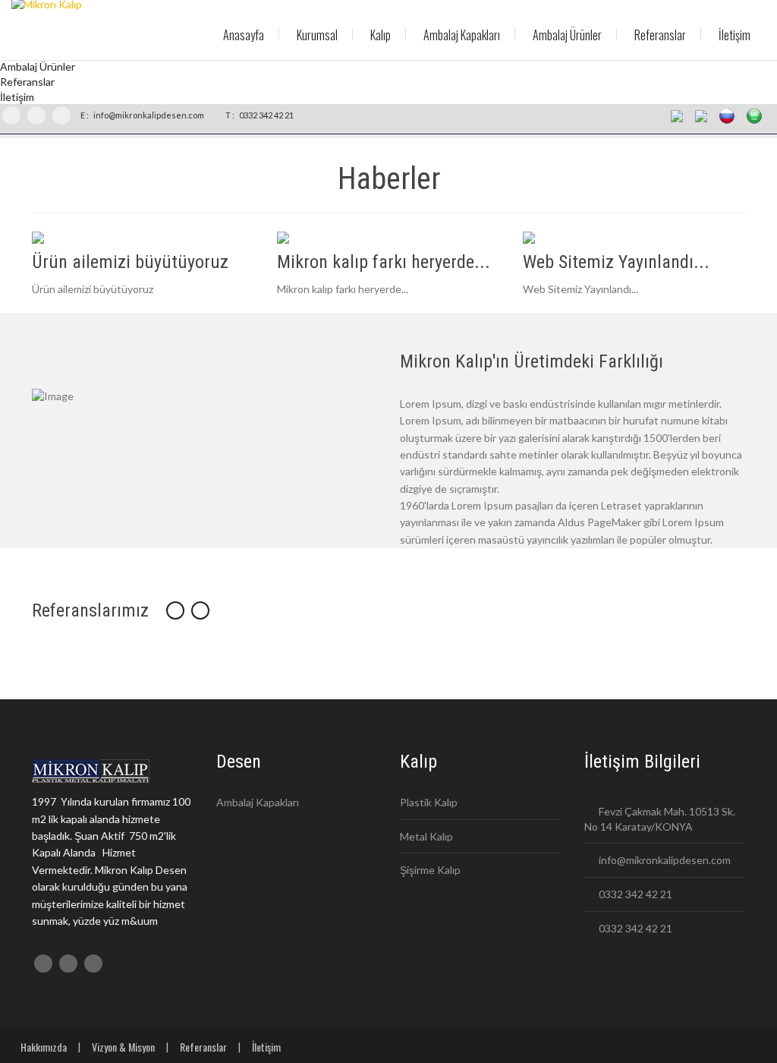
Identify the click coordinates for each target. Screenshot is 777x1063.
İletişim (266, 1047)
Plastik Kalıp (429, 802)
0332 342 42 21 (266, 115)
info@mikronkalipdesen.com (148, 115)
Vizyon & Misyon (123, 1047)
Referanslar (203, 1047)
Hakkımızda (43, 1047)
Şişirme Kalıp (430, 869)
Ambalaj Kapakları (257, 802)
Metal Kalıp (426, 836)
